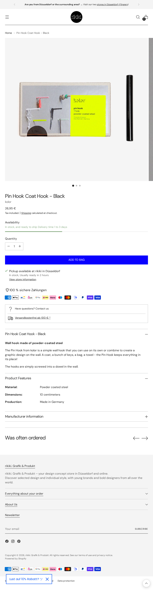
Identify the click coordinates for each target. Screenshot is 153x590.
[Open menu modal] (7, 17)
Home (8, 33)
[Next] (139, 4)
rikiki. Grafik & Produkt (37, 555)
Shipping (26, 213)
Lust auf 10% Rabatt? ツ (26, 579)
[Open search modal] (138, 17)
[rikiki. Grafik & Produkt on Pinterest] (19, 541)
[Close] (47, 579)
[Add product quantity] (19, 246)
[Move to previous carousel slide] (136, 438)
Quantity (11, 239)
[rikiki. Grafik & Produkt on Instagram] (13, 541)
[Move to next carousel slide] (145, 438)
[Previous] (14, 4)
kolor (8, 202)
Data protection (66, 580)
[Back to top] (146, 583)
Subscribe (141, 528)
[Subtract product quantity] (8, 246)
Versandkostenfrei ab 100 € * (33, 317)
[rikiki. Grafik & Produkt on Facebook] (7, 541)
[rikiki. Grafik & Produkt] (76, 17)
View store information (22, 279)
